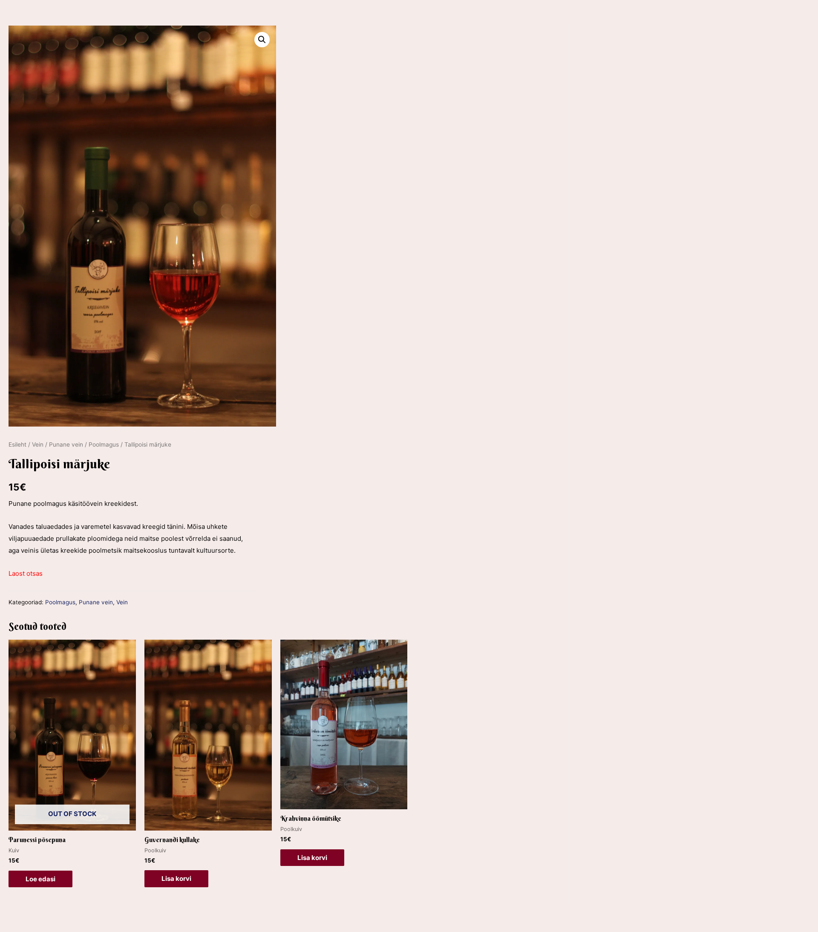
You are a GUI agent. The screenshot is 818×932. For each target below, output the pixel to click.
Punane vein (66, 444)
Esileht (17, 444)
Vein (37, 444)
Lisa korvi (176, 878)
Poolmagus (104, 444)
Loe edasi (40, 879)
